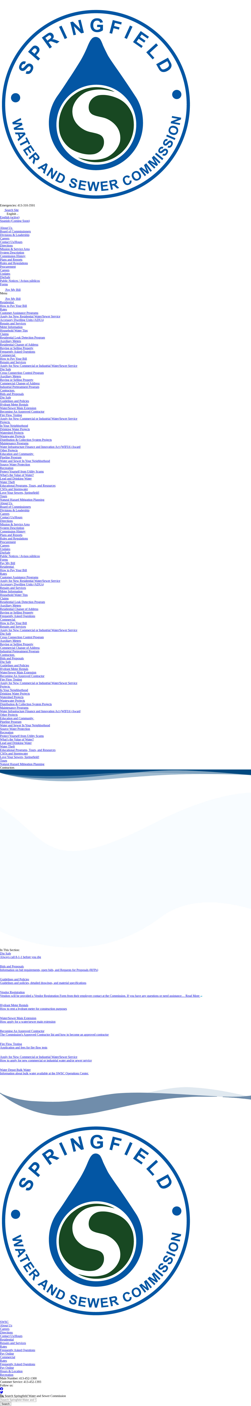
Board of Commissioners (15, 231)
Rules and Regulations (14, 263)
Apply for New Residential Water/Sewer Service (30, 316)
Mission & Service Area (15, 249)
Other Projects (9, 450)
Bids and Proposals (12, 394)
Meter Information (11, 327)
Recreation (6, 468)
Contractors (7, 390)
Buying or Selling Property (16, 348)
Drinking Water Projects (15, 429)
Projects (5, 422)
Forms (4, 284)
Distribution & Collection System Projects (26, 439)
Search (6, 1403)
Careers (4, 238)
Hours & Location (11, 1371)
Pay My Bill (13, 289)
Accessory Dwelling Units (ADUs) (22, 320)
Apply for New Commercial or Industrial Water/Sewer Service (38, 365)
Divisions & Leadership (14, 235)
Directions (6, 245)
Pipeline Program (10, 457)
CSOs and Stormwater (14, 489)
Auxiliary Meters (10, 341)
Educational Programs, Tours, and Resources (27, 485)
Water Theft (7, 482)
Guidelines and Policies (14, 401)
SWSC (4, 1322)
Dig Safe (5, 369)
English (9, 217)
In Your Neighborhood (14, 425)
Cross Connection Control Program (22, 372)
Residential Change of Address (19, 344)
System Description (12, 252)
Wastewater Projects (12, 436)
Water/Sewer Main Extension (18, 408)
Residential (7, 302)
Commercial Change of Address (20, 383)
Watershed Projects (12, 432)
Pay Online (7, 1353)
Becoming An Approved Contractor (22, 411)
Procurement (8, 266)
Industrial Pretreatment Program (19, 387)
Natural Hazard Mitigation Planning (22, 499)
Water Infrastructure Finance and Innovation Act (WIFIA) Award (40, 446)
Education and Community (17, 454)
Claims (4, 334)
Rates (3, 309)
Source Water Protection (15, 464)
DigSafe (5, 277)
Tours (3, 496)
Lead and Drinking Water (16, 478)
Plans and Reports (11, 259)
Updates (5, 273)
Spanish (15, 220)
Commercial (8, 355)
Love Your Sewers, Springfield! (19, 492)
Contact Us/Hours (11, 242)
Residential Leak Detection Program (22, 337)
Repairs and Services (13, 323)
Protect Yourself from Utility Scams (22, 471)
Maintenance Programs (14, 443)
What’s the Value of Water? (17, 475)
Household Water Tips (14, 330)
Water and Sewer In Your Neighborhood (25, 461)
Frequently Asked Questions (17, 351)
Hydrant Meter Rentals (14, 404)
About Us (6, 228)
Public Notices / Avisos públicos (20, 280)
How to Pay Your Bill (13, 305)
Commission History (12, 256)
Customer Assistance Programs (19, 313)
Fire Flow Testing (11, 415)
